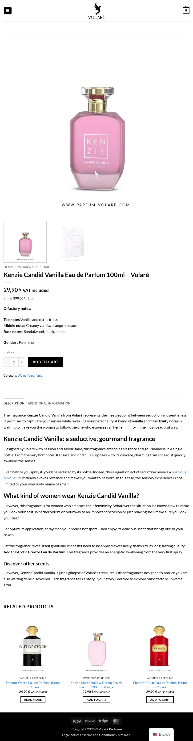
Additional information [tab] (49, 403)
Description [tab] (14, 403)
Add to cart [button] (96, 699)
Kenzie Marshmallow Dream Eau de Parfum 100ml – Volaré (96, 685)
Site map (124, 735)
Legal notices (71, 735)
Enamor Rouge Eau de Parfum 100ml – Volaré (160, 685)
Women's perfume (34, 267)
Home (9, 267)
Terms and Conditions (99, 735)
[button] (8, 11)
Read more (33, 699)
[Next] (180, 124)
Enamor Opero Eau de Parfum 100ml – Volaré (33, 685)
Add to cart (46, 362)
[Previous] (13, 124)
